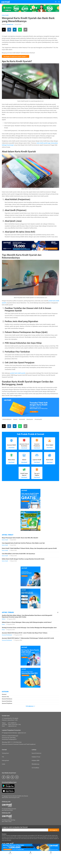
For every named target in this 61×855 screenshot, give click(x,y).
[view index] (57, 612)
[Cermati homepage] (7, 843)
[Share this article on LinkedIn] (15, 30)
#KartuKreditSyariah (6, 419)
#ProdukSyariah (38, 419)
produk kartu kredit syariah (17, 373)
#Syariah (15, 419)
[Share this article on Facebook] (9, 30)
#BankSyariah (30, 419)
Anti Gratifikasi (35, 767)
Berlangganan (53, 830)
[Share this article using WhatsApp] (20, 30)
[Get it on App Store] (30, 791)
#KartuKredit (22, 419)
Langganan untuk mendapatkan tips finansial (15, 827)
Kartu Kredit (5, 15)
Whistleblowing (35, 764)
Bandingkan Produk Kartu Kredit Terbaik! (15, 56)
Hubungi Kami (5, 760)
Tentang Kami (5, 753)
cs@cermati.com (12, 726)
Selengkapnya (30, 706)
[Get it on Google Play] (30, 786)
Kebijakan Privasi (36, 756)
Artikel (3, 764)
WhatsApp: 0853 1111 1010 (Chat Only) (12, 742)
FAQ (3, 756)
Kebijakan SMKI (35, 760)
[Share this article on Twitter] (4, 30)
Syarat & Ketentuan (36, 753)
